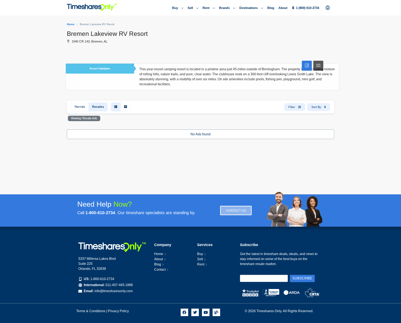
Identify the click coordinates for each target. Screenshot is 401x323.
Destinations (248, 8)
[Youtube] (205, 312)
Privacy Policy (119, 311)
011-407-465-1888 (119, 285)
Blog (270, 8)
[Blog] (216, 312)
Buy (175, 8)
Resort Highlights (100, 68)
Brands (224, 8)
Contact (160, 269)
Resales (98, 107)
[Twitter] (195, 312)
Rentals (80, 107)
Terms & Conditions (90, 311)
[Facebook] (184, 312)
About (282, 8)
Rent (206, 8)
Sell (190, 8)
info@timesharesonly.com (113, 291)
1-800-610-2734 (102, 279)
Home (158, 254)
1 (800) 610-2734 (307, 8)
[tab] (307, 66)
